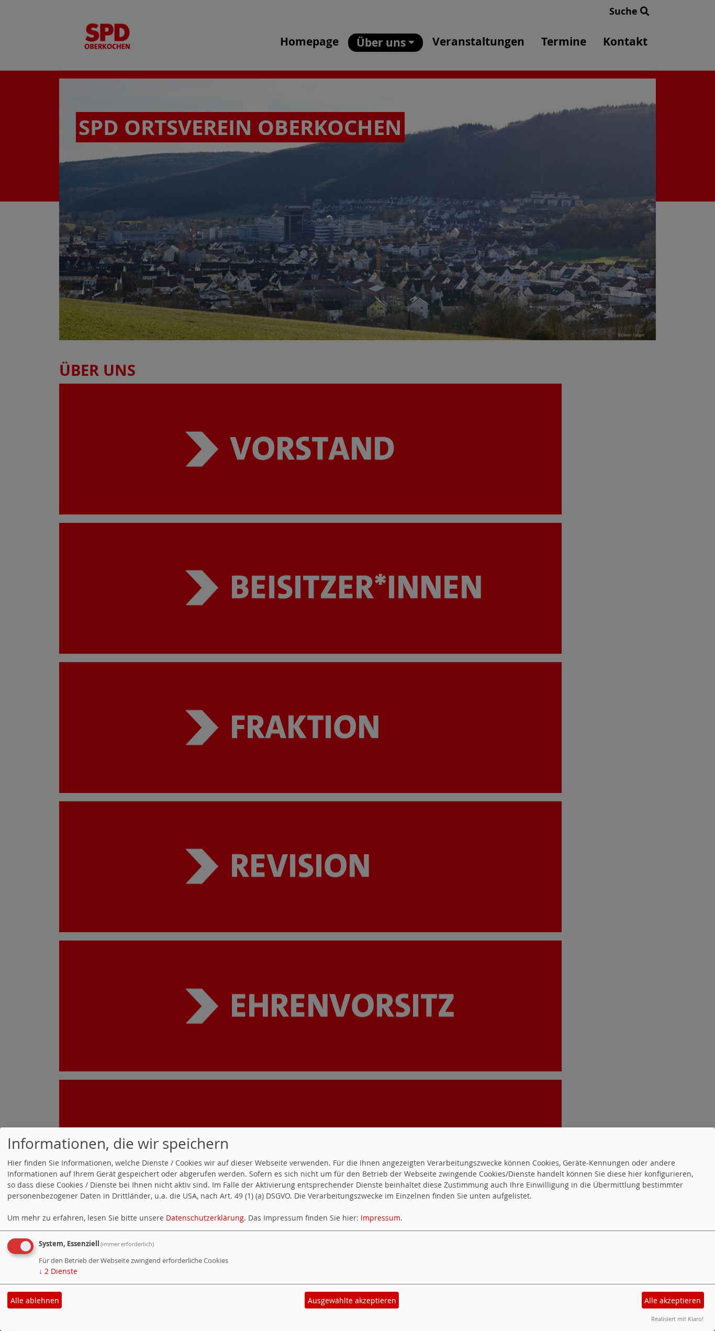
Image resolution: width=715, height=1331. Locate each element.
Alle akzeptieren (672, 1300)
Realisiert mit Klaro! (677, 1319)
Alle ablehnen (34, 1300)
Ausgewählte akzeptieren (352, 1300)
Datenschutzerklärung (205, 1218)
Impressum (380, 1218)
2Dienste (58, 1271)
